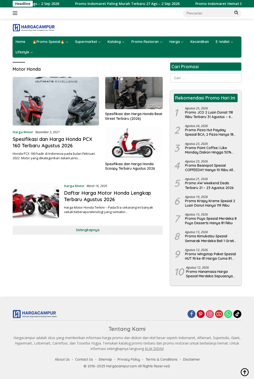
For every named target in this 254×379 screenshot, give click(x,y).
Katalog (114, 41)
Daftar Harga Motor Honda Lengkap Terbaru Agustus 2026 (107, 196)
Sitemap (105, 359)
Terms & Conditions (162, 359)
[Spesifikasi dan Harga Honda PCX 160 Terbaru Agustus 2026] (56, 101)
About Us (62, 359)
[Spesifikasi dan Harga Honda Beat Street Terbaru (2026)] (134, 93)
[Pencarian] (236, 12)
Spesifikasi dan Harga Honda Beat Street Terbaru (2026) (133, 116)
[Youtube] (219, 314)
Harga (174, 41)
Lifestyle (22, 52)
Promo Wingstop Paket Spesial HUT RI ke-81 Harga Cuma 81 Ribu (210, 256)
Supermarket (86, 41)
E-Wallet (222, 41)
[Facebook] (191, 314)
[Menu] (16, 13)
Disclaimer (191, 359)
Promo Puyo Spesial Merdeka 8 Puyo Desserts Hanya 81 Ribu (211, 220)
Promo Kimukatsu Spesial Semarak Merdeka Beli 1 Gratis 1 (210, 238)
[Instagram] (210, 314)
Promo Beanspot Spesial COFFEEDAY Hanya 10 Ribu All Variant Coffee (209, 167)
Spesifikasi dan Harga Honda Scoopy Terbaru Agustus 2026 (130, 166)
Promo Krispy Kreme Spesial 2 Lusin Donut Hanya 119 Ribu (210, 203)
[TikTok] (237, 314)
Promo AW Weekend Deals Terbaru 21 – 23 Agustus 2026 (209, 185)
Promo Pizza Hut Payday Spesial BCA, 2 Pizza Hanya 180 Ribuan (210, 132)
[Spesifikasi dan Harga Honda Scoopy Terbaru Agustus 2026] (134, 143)
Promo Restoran (145, 41)
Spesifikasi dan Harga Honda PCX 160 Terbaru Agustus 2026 (52, 142)
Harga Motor (23, 132)
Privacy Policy (129, 359)
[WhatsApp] (228, 314)
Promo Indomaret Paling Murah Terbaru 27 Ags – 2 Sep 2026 (120, 3)
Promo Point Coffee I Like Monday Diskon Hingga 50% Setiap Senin (208, 150)
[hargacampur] (34, 27)
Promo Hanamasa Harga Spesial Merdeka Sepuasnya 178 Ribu (209, 273)
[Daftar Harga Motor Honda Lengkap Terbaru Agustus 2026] (36, 200)
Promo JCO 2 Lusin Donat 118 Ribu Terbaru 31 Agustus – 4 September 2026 (209, 114)
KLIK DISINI (154, 348)
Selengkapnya (87, 230)
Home (20, 41)
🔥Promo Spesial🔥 (48, 41)
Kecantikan (199, 41)
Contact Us (84, 359)
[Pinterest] (201, 314)
